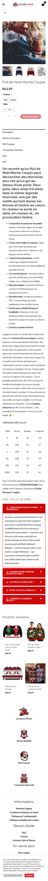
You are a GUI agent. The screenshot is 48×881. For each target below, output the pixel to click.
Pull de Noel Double (29, 484)
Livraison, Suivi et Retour (24, 840)
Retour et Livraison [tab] (11, 138)
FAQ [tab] (4, 156)
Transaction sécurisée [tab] (12, 150)
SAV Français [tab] (8, 144)
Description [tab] (7, 132)
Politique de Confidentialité (24, 816)
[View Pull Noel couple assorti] (19, 71)
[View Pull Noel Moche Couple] (7, 71)
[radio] (5, 100)
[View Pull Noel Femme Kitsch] (42, 71)
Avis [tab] (4, 161)
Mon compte (24, 852)
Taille (5, 104)
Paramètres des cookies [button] (13, 875)
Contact (24, 836)
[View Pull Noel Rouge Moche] (31, 71)
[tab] (24, 508)
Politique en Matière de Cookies (24, 820)
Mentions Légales (24, 808)
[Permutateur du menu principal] (5, 13)
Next (45, 71)
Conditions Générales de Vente (24, 812)
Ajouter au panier (31, 116)
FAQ (24, 832)
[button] (3, 4)
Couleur (6, 94)
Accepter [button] (29, 875)
